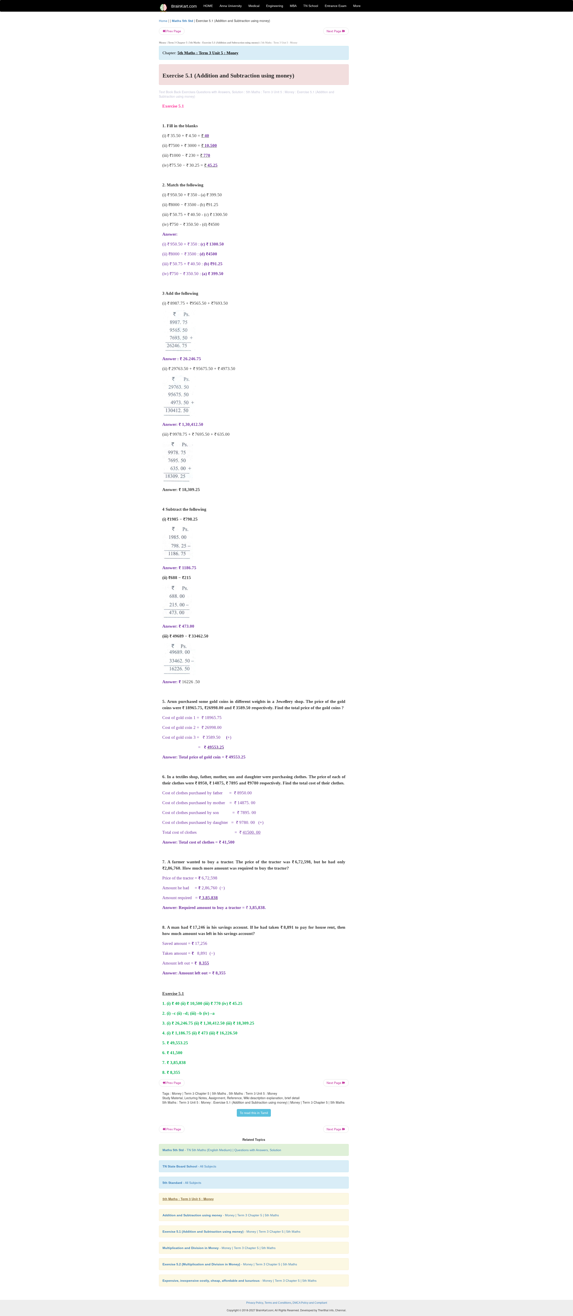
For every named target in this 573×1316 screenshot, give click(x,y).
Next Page (334, 31)
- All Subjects (189, 1166)
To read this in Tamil (254, 1113)
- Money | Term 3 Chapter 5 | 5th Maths (220, 1215)
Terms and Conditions (278, 1302)
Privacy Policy (254, 1302)
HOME (208, 6)
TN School (310, 6)
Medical (253, 6)
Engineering (274, 6)
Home (163, 21)
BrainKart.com (184, 6)
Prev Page (173, 31)
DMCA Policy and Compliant (310, 1302)
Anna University (231, 6)
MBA (293, 6)
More (357, 6)
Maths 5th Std (182, 21)
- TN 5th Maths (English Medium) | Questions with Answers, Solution (221, 1150)
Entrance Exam (335, 6)
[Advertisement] (384, 85)
